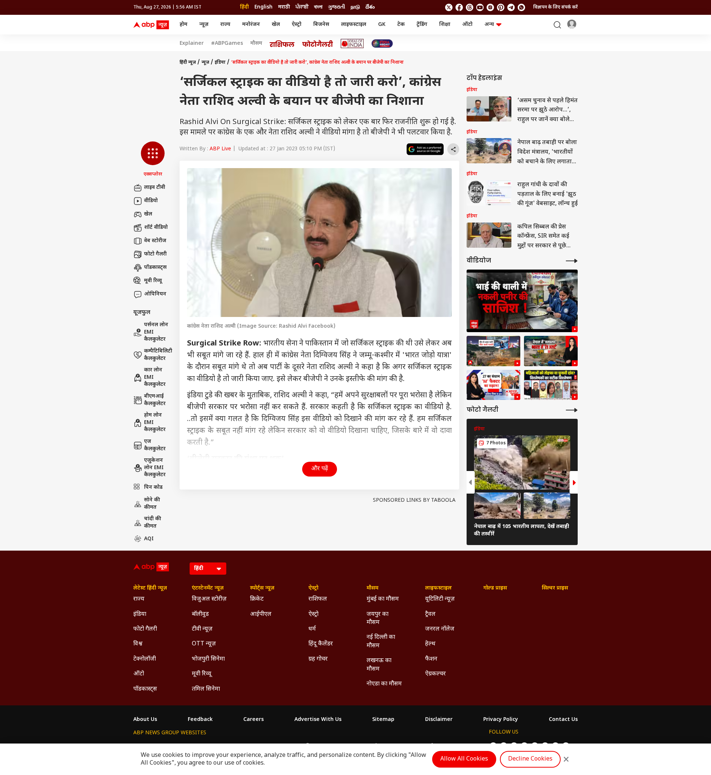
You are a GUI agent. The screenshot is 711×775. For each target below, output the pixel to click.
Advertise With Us (317, 719)
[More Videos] (572, 261)
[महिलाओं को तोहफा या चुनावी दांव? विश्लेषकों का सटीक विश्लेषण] (551, 385)
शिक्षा (444, 24)
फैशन (431, 659)
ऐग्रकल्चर (435, 674)
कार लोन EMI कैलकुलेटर (155, 377)
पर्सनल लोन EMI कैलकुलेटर (156, 332)
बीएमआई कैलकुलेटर (155, 400)
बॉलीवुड (200, 614)
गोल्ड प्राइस (495, 588)
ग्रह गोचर (318, 659)
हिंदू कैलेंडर (320, 644)
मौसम (256, 43)
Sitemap (383, 719)
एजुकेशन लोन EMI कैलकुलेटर (155, 467)
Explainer (192, 43)
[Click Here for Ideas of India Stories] (352, 43)
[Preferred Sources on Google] (425, 149)
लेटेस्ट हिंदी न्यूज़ (150, 588)
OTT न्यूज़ (204, 644)
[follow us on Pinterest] (500, 7)
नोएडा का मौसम (384, 684)
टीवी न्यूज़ (202, 629)
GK (381, 24)
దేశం (370, 7)
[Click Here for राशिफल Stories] (282, 43)
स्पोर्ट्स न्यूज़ (262, 588)
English (263, 7)
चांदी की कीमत (152, 522)
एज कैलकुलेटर (155, 445)
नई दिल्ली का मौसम (381, 641)
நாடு (355, 7)
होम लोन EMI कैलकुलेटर (155, 422)
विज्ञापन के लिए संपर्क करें (555, 7)
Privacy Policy (500, 719)
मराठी (284, 7)
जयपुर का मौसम (377, 619)
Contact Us (563, 719)
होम (183, 24)
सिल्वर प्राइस (555, 588)
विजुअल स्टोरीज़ (209, 599)
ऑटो (467, 24)
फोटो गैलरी (155, 254)
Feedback (200, 719)
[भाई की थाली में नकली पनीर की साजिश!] (522, 301)
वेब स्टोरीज (155, 240)
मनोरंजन (251, 24)
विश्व (138, 644)
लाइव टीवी (154, 187)
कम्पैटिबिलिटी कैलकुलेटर (158, 355)
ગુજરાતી (336, 7)
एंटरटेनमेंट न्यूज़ (208, 588)
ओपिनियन (155, 294)
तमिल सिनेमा (206, 689)
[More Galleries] (572, 410)
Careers (253, 719)
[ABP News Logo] (152, 24)
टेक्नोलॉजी (144, 659)
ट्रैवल (430, 614)
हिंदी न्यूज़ (188, 63)
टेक (401, 24)
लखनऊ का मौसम (379, 665)
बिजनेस (321, 24)
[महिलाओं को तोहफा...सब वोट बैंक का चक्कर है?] (493, 385)
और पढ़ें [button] (319, 469)
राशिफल (317, 599)
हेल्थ (430, 644)
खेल (276, 24)
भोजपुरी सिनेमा (208, 659)
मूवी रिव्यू (153, 280)
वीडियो (151, 200)
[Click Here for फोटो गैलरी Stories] (317, 43)
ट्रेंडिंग (422, 24)
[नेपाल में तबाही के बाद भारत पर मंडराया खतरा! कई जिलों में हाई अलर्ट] (551, 351)
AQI (149, 538)
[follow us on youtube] (479, 7)
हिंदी (244, 7)
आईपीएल (260, 614)
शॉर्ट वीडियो (156, 227)
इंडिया (220, 63)
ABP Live (220, 149)
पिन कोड (153, 487)
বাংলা (318, 7)
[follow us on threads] (469, 7)
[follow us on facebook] (459, 7)
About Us (145, 719)
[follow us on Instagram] (490, 7)
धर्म (312, 629)
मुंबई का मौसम (383, 599)
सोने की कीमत (152, 504)
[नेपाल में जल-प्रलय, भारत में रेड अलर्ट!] (493, 351)
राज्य (225, 24)
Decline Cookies (530, 759)
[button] (153, 159)
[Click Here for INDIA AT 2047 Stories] (382, 43)
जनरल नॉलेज (439, 629)
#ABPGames (227, 43)
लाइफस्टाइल (353, 24)
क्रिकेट (257, 599)
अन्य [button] (489, 24)
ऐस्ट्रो (296, 24)
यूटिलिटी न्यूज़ (440, 599)
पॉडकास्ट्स (155, 267)
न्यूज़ (203, 24)
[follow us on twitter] (448, 7)
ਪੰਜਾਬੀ (302, 7)
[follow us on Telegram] (511, 7)
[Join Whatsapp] (521, 7)
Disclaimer (439, 719)
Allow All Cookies (464, 759)
